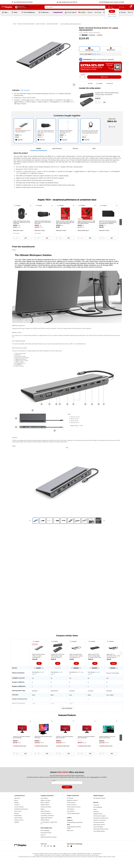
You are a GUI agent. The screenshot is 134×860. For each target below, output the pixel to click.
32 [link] (83, 225)
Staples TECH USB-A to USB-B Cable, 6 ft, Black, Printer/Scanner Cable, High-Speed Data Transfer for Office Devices (65, 222)
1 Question (99, 35)
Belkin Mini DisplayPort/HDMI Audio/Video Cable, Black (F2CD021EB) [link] (66, 132)
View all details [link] (25, 90)
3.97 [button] (80, 35)
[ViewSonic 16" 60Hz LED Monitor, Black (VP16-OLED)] (44, 729)
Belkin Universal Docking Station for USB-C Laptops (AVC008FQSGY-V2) (76, 656)
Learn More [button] (111, 59)
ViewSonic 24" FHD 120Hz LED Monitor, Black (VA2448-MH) (21, 737)
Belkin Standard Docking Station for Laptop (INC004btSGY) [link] (23, 131)
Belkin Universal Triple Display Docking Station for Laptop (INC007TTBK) (94, 656)
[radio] (89, 48)
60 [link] (20, 135)
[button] (104, 7)
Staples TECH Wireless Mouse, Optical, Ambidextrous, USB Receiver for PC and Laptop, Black (21, 222)
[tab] (38, 148)
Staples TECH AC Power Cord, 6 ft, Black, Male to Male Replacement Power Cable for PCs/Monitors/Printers (86, 222)
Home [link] (14, 24)
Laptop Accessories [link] (40, 24)
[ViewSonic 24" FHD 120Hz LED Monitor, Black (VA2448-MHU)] (87, 729)
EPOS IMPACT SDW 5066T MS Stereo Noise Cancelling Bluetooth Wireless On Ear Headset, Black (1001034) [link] (90, 132)
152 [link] (19, 225)
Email (53, 781)
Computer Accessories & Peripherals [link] (26, 24)
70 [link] (80, 668)
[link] (22, 2)
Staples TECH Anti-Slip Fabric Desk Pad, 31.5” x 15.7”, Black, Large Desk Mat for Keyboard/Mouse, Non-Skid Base (107, 222)
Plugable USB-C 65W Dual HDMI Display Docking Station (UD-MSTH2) (106, 94)
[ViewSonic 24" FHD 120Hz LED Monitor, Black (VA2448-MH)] (22, 729)
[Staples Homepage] (7, 7)
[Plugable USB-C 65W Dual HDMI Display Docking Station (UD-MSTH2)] (87, 100)
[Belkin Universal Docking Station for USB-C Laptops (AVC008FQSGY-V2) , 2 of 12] (76, 648)
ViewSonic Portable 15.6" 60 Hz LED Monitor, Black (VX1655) (107, 737)
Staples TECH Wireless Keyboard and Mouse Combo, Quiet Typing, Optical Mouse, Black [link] (45, 132)
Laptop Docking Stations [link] (52, 24)
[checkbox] (24, 140)
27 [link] (98, 668)
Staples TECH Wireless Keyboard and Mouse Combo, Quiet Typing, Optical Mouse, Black (43, 222)
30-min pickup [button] (16, 233)
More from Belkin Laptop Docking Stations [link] (71, 24)
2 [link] (18, 740)
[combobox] (75, 7)
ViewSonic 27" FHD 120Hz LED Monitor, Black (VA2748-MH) (64, 737)
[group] (22, 222)
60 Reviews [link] (92, 35)
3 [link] (61, 740)
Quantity (83, 74)
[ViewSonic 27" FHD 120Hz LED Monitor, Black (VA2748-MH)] (65, 729)
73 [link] (104, 225)
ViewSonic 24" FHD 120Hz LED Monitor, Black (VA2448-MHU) (86, 737)
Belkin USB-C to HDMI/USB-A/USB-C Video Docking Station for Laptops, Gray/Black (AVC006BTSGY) (113, 656)
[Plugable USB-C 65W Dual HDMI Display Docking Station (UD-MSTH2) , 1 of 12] (57, 648)
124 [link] (62, 225)
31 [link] (65, 135)
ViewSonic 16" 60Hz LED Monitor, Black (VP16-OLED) (43, 737)
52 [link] (117, 668)
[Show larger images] (74, 84)
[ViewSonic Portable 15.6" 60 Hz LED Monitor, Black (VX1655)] (108, 729)
